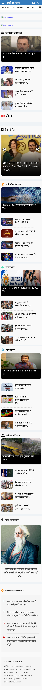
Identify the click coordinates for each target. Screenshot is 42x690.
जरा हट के (10, 350)
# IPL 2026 (8, 666)
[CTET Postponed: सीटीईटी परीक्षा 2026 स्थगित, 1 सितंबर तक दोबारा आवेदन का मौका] (21, 280)
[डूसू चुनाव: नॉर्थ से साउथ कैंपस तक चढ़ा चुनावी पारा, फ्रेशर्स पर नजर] (7, 305)
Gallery (19, 7)
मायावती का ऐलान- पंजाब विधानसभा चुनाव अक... (24, 70)
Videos (32, 7)
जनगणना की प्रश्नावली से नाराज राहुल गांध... (18, 55)
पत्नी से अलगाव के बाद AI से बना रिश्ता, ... (23, 424)
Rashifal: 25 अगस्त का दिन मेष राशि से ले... (24, 221)
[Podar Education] (7, 18)
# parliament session (23, 666)
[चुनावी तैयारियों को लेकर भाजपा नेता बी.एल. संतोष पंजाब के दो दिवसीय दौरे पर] (7, 105)
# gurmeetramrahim (23, 675)
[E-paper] (33, 3)
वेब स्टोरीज (9, 130)
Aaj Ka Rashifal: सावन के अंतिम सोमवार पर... (25, 233)
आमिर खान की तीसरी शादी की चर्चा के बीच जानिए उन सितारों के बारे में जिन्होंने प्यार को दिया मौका (21, 166)
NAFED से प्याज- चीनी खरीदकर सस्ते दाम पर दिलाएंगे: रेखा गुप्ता (21, 603)
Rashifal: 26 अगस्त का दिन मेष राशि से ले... (19, 206)
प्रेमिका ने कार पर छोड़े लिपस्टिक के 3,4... (23, 484)
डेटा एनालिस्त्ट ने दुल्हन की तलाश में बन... (21, 400)
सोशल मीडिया (13, 436)
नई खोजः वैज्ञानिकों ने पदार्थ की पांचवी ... (23, 413)
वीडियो (9, 116)
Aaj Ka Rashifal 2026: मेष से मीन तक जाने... (25, 256)
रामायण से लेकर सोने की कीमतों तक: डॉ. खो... (20, 372)
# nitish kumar (22, 678)
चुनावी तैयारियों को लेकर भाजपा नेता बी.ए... (24, 105)
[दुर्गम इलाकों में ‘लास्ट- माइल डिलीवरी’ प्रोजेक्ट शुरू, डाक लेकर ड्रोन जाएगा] (7, 387)
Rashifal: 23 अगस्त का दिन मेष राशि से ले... (24, 244)
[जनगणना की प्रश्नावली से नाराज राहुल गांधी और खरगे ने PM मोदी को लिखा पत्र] (21, 46)
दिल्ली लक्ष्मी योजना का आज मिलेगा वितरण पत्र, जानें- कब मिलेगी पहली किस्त (23, 614)
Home (7, 7)
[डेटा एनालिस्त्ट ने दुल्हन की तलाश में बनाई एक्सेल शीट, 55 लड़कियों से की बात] (7, 399)
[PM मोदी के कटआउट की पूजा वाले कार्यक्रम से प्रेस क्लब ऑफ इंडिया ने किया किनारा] (7, 496)
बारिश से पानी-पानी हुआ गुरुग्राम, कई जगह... (18, 458)
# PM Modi (8, 675)
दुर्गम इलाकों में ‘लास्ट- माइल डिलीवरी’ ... (23, 387)
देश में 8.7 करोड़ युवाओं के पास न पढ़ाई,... (23, 327)
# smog (19, 672)
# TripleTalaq (9, 678)
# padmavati (9, 672)
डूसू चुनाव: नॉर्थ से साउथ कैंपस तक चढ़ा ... (23, 304)
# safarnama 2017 (11, 669)
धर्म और (13, 184)
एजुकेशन (9, 267)
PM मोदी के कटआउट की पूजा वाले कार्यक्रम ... (24, 495)
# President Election (12, 681)
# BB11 (26, 672)
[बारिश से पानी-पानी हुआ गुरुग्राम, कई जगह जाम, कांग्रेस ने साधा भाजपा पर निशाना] (21, 448)
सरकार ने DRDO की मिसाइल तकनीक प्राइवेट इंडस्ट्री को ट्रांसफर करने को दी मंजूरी (21, 641)
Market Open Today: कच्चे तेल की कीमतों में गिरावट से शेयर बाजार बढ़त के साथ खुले (22, 627)
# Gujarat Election (27, 669)
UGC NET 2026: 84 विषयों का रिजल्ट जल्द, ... (25, 315)
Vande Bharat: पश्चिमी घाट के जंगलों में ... (24, 472)
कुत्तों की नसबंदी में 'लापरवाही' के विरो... (22, 507)
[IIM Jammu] (7, 25)
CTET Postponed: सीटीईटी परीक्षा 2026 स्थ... (20, 289)
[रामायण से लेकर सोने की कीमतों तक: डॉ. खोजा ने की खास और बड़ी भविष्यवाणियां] (21, 363)
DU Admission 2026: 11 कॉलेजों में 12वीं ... (25, 339)
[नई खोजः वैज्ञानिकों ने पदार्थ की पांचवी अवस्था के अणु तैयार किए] (7, 413)
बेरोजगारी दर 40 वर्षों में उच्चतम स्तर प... (23, 81)
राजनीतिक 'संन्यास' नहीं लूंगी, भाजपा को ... (23, 93)
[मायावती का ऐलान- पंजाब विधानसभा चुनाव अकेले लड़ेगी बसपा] (7, 70)
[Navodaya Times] (13, 2)
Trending (14, 591)
